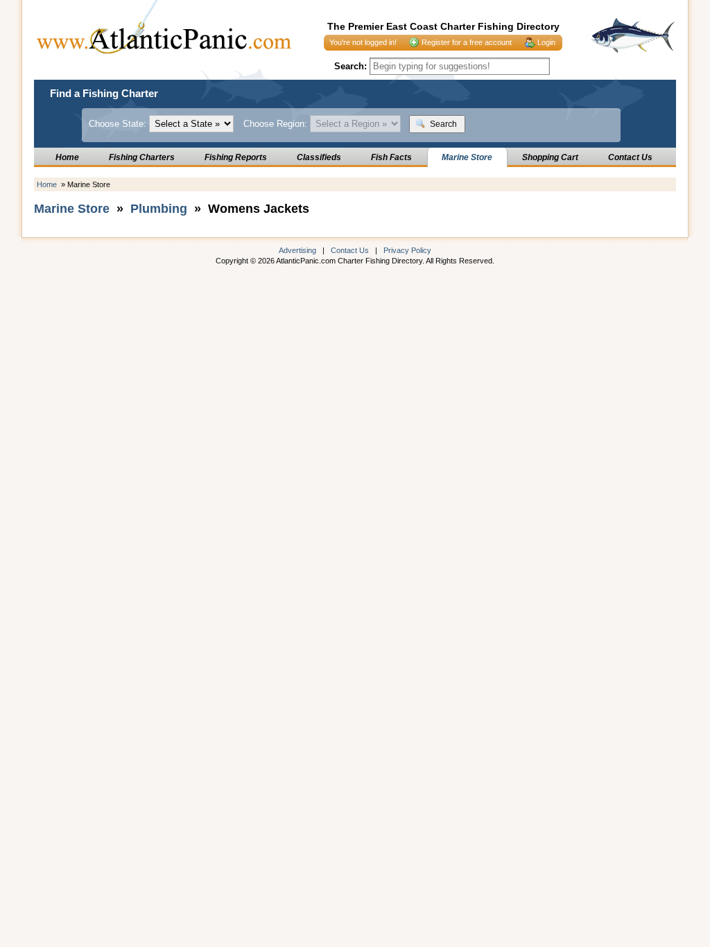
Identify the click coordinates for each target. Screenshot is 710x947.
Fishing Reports (236, 157)
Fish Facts (391, 157)
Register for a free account (467, 42)
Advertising (297, 250)
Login (546, 42)
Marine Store (467, 157)
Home (67, 157)
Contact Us (630, 157)
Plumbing (158, 209)
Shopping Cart (550, 157)
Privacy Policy (407, 250)
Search (442, 124)
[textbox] (460, 66)
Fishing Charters (142, 157)
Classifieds (319, 157)
